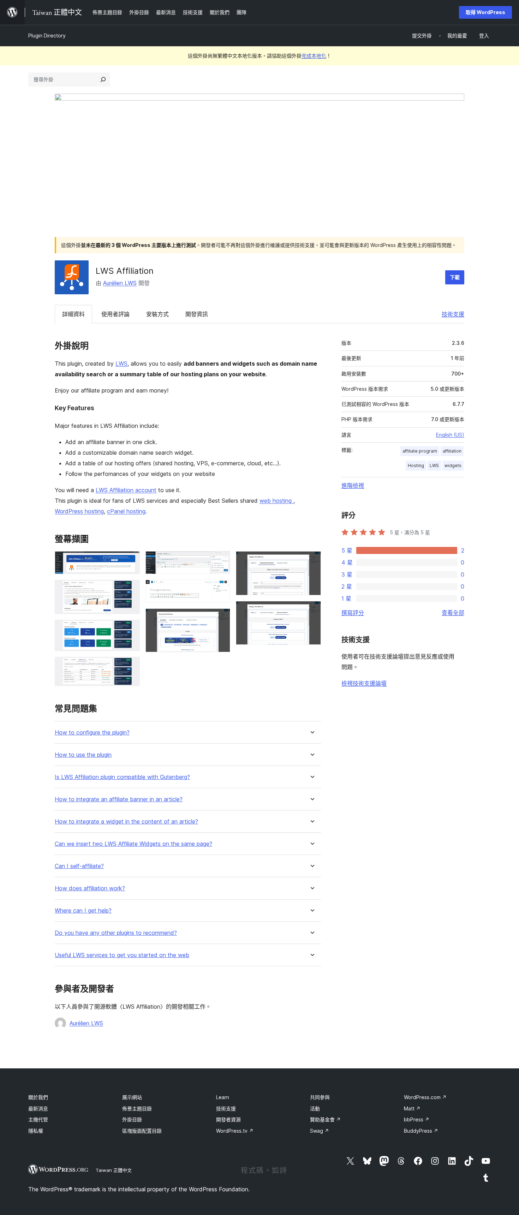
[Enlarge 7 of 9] (220, 617)
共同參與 (320, 1097)
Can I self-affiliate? (79, 866)
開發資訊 (196, 314)
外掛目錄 (132, 1119)
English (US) (450, 435)
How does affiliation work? (90, 888)
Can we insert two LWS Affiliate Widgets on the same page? (133, 844)
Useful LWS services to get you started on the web (122, 955)
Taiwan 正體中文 (114, 1170)
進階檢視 (352, 485)
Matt (412, 1108)
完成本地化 (314, 56)
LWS (121, 363)
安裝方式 (157, 314)
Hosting (416, 465)
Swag (319, 1131)
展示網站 (132, 1097)
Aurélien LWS (120, 283)
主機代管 (38, 1119)
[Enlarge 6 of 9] (220, 589)
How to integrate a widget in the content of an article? (126, 821)
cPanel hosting (126, 511)
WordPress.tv (234, 1131)
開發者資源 (228, 1119)
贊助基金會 (325, 1119)
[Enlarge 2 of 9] (130, 589)
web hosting (276, 500)
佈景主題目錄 (137, 1108)
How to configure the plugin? (92, 732)
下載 (455, 277)
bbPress (416, 1119)
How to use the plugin (83, 754)
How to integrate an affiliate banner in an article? (119, 799)
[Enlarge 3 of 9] (130, 629)
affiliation (452, 451)
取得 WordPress (485, 12)
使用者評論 (115, 314)
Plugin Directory (47, 36)
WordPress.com (425, 1097)
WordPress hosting (79, 511)
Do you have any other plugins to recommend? (116, 933)
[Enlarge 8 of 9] (311, 560)
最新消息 (38, 1108)
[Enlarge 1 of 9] (130, 560)
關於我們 (38, 1097)
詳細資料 (73, 314)
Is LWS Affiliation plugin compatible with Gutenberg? (122, 777)
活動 (315, 1108)
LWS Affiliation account (126, 490)
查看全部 (453, 612)
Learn (222, 1097)
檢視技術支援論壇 (364, 683)
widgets (453, 465)
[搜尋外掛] (103, 79)
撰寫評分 (352, 612)
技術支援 (453, 314)
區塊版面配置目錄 (142, 1131)
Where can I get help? (83, 910)
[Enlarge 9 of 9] (311, 610)
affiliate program (419, 451)
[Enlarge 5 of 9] (220, 560)
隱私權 (35, 1131)
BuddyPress (421, 1131)
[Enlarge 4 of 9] (130, 666)
